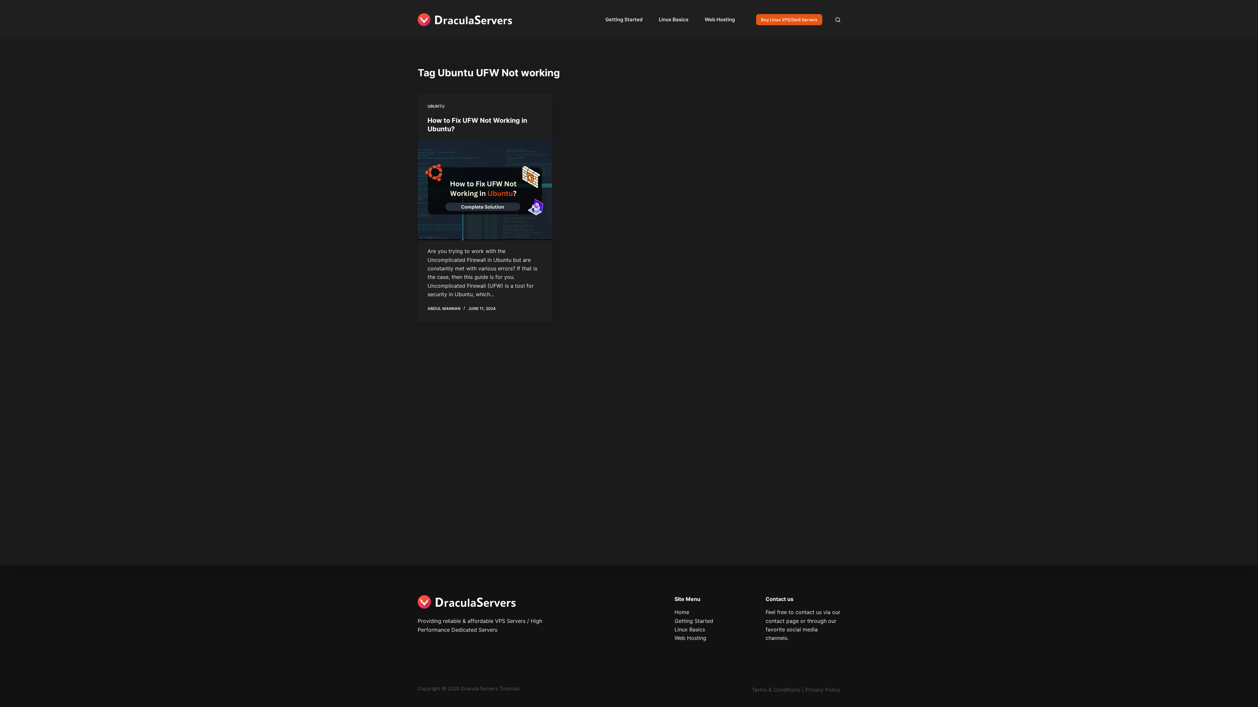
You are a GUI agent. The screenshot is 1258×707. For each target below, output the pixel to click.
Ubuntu (436, 106)
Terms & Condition (775, 689)
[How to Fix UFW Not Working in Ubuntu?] (485, 190)
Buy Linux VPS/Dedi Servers (789, 19)
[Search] (837, 19)
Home (682, 612)
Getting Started (623, 19)
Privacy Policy (822, 689)
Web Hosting (720, 19)
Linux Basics (673, 19)
